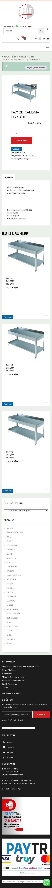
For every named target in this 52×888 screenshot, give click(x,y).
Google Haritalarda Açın (11, 789)
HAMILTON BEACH (14, 575)
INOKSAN (10, 588)
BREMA (9, 537)
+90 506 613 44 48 (25, 26)
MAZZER (10, 605)
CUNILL (9, 554)
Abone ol (41, 714)
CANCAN (10, 541)
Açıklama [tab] (9, 177)
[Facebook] (36, 39)
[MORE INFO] (46, 316)
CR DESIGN (11, 549)
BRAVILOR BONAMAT (15, 532)
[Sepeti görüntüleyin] (24, 38)
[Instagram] (40, 39)
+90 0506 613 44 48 (10, 769)
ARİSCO (10, 528)
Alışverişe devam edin (36, 67)
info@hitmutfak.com (15, 774)
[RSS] (48, 39)
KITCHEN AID (12, 596)
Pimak (9, 643)
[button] (34, 86)
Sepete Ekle (21, 140)
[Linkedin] (44, 39)
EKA (8, 562)
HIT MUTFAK (11, 579)
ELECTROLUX (12, 566)
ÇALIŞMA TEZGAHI (27, 155)
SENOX (9, 630)
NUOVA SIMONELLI (14, 613)
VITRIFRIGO (11, 639)
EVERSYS (10, 571)
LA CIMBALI (11, 601)
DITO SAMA (11, 558)
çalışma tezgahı (24, 158)
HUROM (10, 584)
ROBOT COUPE (12, 626)
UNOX (9, 635)
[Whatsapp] (32, 39)
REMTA (9, 622)
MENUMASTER (12, 609)
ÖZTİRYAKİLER (12, 618)
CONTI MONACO (13, 545)
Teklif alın (16, 149)
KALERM (10, 592)
